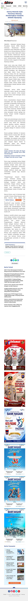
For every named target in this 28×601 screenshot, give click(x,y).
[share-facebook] (11, 260)
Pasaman (7, 252)
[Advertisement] (14, 324)
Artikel (19, 6)
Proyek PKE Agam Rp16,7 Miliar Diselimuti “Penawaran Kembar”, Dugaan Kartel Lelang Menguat (11, 571)
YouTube (20, 593)
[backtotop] (14, 588)
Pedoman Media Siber (16, 594)
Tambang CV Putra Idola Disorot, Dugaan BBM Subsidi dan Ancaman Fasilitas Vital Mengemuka (11, 558)
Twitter (17, 593)
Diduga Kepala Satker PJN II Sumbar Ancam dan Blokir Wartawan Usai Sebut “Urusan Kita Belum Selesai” (11, 564)
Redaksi (5, 594)
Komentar (15, 263)
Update (19, 199)
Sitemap (23, 594)
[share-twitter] (14, 260)
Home (2, 6)
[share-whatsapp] (16, 260)
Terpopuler (8, 6)
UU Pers (9, 594)
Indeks (14, 6)
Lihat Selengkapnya (14, 582)
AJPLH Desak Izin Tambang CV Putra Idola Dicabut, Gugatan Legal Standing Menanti (10, 577)
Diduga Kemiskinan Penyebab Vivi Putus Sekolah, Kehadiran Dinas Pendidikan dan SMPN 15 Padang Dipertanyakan (10, 551)
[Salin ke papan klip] (18, 260)
